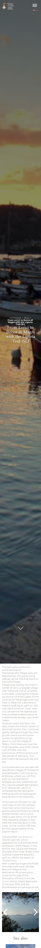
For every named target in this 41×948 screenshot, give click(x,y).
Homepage (15, 318)
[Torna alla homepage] (8, 6)
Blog (26, 318)
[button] (35, 10)
